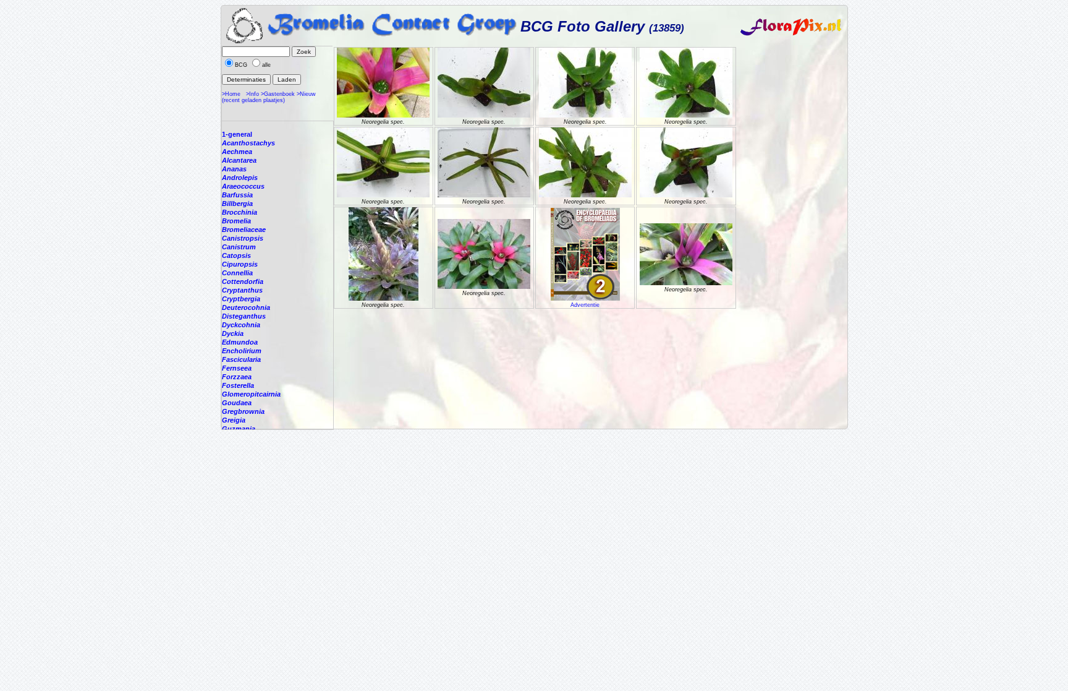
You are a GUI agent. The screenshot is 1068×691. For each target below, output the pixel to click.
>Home (231, 94)
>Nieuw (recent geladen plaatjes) (269, 97)
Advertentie (585, 305)
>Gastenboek (278, 94)
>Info (252, 94)
